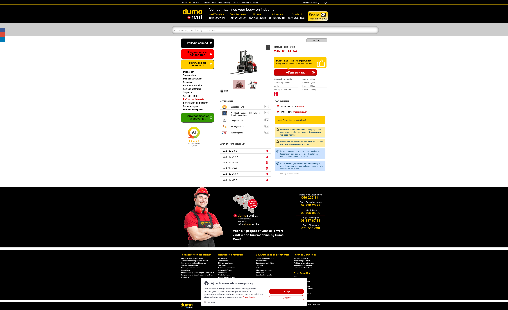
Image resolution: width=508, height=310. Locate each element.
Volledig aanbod (197, 43)
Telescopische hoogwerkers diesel (194, 261)
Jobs (213, 2)
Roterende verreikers (226, 268)
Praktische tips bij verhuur (304, 263)
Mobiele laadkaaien (225, 263)
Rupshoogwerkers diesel (190, 268)
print (226, 90)
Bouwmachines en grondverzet (197, 117)
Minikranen (222, 258)
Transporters (223, 261)
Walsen (259, 268)
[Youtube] (2, 34)
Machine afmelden (250, 2)
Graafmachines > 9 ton (265, 263)
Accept (287, 291)
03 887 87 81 (310, 220)
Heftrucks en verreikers (197, 64)
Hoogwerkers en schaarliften (197, 53)
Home (184, 2)
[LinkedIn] (2, 39)
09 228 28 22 (310, 205)
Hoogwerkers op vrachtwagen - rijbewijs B (197, 272)
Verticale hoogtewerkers (190, 265)
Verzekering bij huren (302, 261)
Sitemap (308, 293)
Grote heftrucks (224, 275)
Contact (236, 2)
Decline (287, 297)
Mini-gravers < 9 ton (263, 270)
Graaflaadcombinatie (264, 275)
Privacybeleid (249, 297)
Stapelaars (222, 272)
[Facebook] (2, 30)
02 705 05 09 (310, 213)
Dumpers (259, 265)
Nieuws (206, 2)
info (266, 106)
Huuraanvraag (224, 2)
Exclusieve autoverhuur (303, 268)
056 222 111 (285, 156)
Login (325, 2)
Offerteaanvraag (295, 72)
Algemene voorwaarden (303, 265)
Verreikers (222, 265)
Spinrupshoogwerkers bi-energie (193, 263)
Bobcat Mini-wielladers (265, 258)
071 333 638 (310, 228)
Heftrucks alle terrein (226, 277)
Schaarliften (185, 270)
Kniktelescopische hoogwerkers (193, 258)
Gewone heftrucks (225, 270)
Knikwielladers (261, 261)
